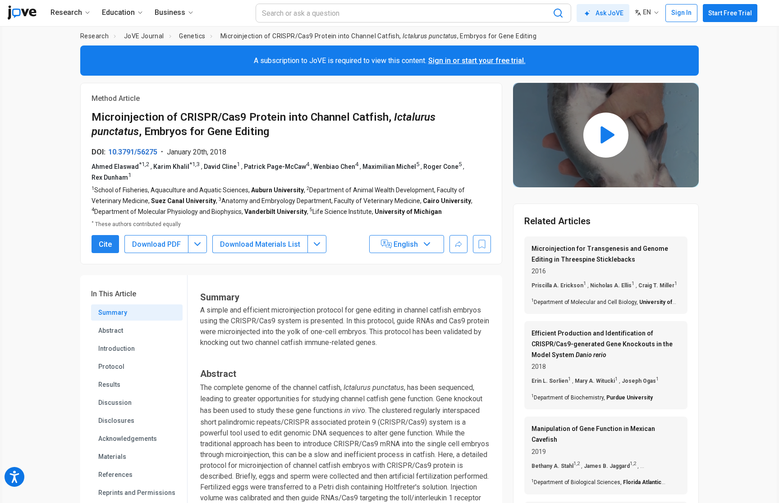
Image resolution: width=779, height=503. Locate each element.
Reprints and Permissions (136, 492)
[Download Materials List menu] (316, 244)
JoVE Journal (144, 36)
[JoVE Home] (22, 12)
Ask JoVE (609, 13)
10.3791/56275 (132, 152)
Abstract (110, 330)
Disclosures (116, 420)
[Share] (458, 244)
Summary (112, 312)
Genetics (192, 36)
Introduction (116, 348)
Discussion (115, 402)
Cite (105, 244)
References (115, 474)
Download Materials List (260, 244)
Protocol (111, 366)
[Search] (558, 13)
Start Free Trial (730, 13)
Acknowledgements (127, 438)
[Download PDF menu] (197, 244)
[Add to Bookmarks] (482, 244)
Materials (112, 456)
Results (109, 384)
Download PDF (156, 244)
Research (94, 36)
